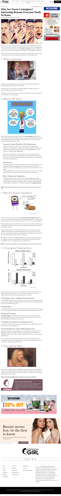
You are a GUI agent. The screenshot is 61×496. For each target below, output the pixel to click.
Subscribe (57, 1)
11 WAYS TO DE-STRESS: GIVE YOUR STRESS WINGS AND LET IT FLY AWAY (23, 243)
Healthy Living (4, 6)
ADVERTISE (14, 468)
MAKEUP (4, 470)
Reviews (28, 2)
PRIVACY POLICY (15, 474)
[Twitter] (26, 459)
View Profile (7, 389)
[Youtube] (35, 459)
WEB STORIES (5, 476)
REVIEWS (4, 474)
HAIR (4, 468)
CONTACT (25, 468)
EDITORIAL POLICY (15, 472)
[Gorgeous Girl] (5, 2)
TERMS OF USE (14, 470)
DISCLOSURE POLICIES (27, 470)
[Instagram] (29, 459)
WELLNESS (5, 472)
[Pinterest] (32, 459)
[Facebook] (24, 459)
